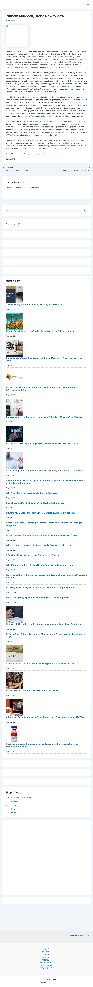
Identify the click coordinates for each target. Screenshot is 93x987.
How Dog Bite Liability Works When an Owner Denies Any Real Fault (40, 587)
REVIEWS (46, 957)
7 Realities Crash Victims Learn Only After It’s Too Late (33, 555)
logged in (19, 187)
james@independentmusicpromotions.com (35, 154)
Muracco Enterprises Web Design (18, 798)
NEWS (46, 955)
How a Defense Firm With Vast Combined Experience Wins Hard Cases (41, 535)
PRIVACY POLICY (46, 968)
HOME (46, 949)
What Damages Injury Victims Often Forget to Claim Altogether (37, 597)
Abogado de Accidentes (79, 935)
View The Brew (11, 813)
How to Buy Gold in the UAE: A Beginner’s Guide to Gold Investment (40, 331)
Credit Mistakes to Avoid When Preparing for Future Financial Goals (40, 663)
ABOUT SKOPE (46, 965)
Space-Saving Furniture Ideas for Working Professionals (34, 304)
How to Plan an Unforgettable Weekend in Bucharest (32, 690)
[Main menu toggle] (88, 4)
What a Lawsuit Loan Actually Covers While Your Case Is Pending (38, 545)
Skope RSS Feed (12, 805)
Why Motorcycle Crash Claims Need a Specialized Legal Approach (39, 565)
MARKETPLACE (46, 963)
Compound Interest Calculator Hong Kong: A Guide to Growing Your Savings (44, 417)
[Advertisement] (46, 857)
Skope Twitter (11, 809)
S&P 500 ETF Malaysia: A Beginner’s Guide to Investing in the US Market (42, 443)
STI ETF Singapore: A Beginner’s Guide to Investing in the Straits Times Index (44, 470)
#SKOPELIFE (46, 960)
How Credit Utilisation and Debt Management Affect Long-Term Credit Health (45, 624)
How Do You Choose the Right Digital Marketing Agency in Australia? (40, 513)
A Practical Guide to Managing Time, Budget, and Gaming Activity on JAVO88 (45, 717)
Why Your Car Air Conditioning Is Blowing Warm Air (31, 493)
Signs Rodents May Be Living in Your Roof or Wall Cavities (35, 503)
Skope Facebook (12, 802)
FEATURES (46, 952)
